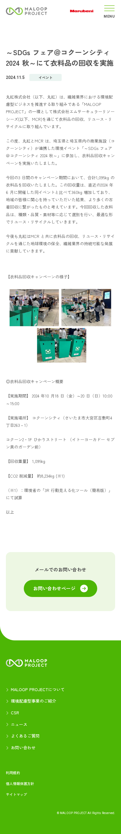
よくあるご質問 (25, 736)
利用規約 (13, 772)
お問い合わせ (23, 747)
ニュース (19, 724)
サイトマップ (16, 794)
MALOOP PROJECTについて (38, 689)
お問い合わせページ (54, 588)
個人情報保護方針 (20, 783)
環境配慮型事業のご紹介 (33, 701)
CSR (15, 712)
